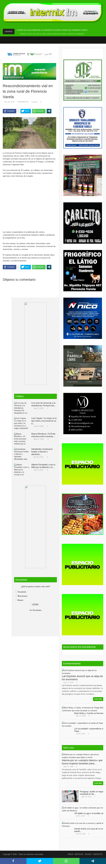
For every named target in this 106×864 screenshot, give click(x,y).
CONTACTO (98, 854)
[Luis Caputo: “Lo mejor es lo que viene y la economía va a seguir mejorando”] (21, 423)
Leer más (98, 699)
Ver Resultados (35, 610)
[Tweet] (25, 111)
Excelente (22, 592)
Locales (34, 102)
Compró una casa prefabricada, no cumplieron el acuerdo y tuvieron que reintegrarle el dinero (52, 30)
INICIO (70, 854)
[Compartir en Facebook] (9, 111)
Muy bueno (22, 596)
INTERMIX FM (23, 102)
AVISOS (88, 854)
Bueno (20, 600)
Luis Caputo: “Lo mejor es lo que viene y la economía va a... (44, 421)
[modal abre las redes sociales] (49, 111)
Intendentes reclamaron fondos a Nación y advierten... (42, 451)
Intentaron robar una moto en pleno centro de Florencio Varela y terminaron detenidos (52, 34)
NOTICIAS (79, 854)
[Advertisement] (29, 202)
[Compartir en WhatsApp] (39, 111)
